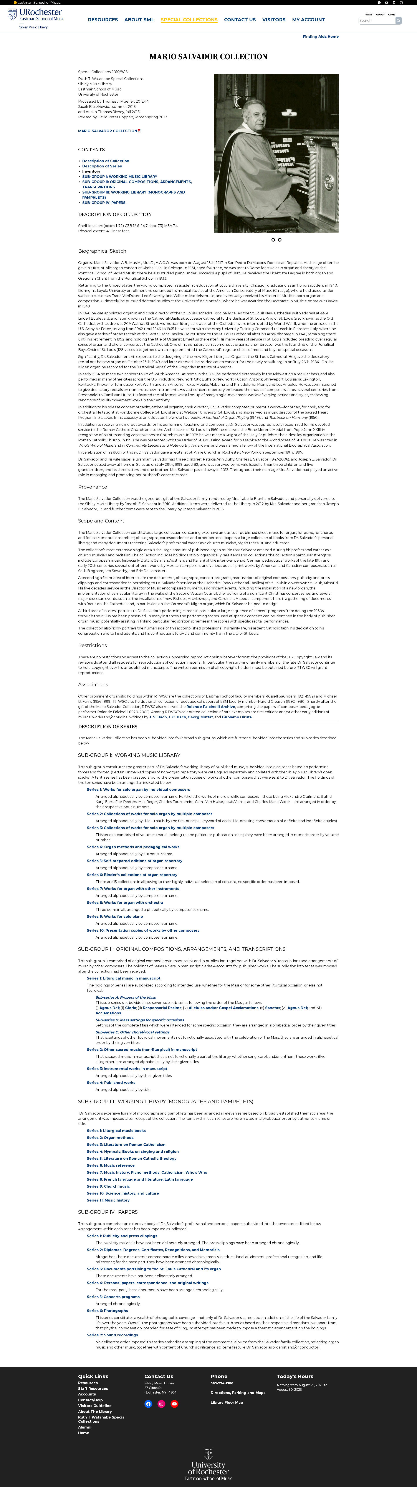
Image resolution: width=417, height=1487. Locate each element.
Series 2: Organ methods (110, 1138)
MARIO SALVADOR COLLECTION (107, 131)
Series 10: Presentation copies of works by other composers (143, 930)
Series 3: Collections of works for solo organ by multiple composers (150, 828)
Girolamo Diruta (237, 717)
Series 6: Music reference (111, 1165)
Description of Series (102, 166)
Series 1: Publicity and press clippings (122, 1236)
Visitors (274, 19)
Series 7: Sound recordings (112, 1335)
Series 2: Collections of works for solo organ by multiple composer (149, 814)
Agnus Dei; (109, 1008)
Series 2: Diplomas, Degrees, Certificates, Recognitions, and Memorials (153, 1250)
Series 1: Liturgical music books (116, 1131)
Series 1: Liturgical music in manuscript (123, 978)
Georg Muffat (200, 717)
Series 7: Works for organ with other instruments (133, 889)
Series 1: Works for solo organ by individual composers (138, 790)
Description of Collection (105, 161)
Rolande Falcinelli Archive (211, 707)
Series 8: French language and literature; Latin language (140, 1179)
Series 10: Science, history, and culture (123, 1193)
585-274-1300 (222, 1383)
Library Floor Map (227, 1402)
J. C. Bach (177, 717)
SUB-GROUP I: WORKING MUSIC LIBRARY (119, 177)
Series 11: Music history (108, 1200)
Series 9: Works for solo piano (115, 917)
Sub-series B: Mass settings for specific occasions (140, 1020)
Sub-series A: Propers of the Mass (126, 997)
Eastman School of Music (39, 2)
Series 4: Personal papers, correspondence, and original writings (147, 1283)
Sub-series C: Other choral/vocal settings (132, 1032)
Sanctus (272, 1008)
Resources (103, 19)
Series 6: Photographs (107, 1311)
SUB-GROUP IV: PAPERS (104, 203)
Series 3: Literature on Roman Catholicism (126, 1145)
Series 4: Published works (111, 1083)
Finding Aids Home (321, 37)
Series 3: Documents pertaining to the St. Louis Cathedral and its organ (154, 1269)
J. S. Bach (158, 717)
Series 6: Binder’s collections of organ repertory (132, 875)
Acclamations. (109, 1013)
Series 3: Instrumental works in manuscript (127, 1069)
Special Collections (189, 19)
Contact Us (240, 19)
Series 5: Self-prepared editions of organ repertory (134, 861)
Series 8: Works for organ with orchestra (125, 903)
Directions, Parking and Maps (238, 1393)
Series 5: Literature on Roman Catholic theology (132, 1159)
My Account (308, 19)
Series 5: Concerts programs (113, 1297)
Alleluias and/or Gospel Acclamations (223, 1008)
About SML (139, 19)
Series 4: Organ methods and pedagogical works (133, 847)
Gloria (130, 1008)
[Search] (398, 20)
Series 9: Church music (108, 1186)
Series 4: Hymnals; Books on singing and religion (133, 1152)
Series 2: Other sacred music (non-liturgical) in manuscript (142, 1050)
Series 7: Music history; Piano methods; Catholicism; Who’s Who (147, 1172)
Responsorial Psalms (162, 1008)
